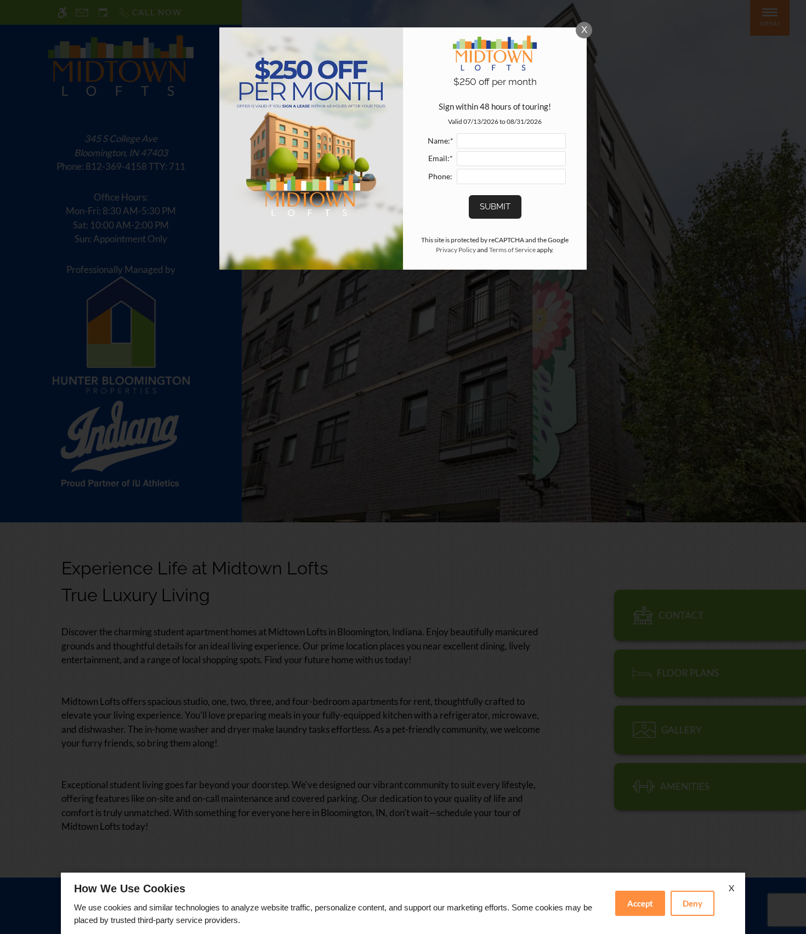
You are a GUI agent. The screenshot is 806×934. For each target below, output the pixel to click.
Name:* (440, 140)
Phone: (440, 176)
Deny (692, 903)
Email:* (440, 158)
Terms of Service (512, 250)
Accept (640, 903)
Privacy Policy (456, 250)
